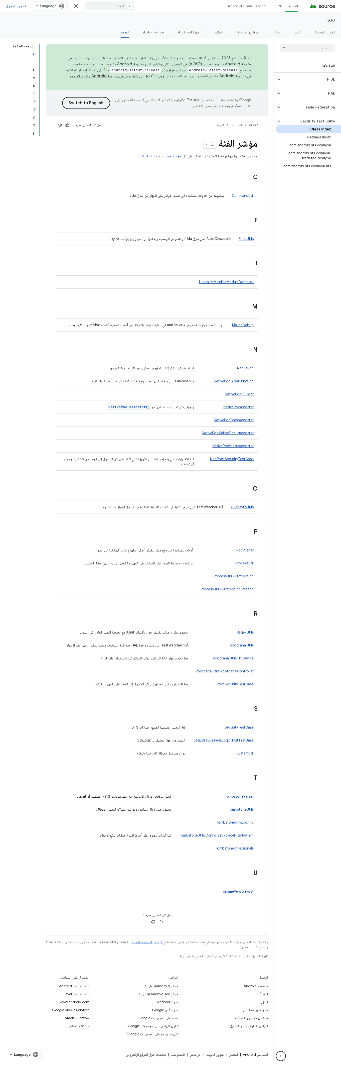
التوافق (218, 32)
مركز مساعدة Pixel (77, 994)
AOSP (253, 125)
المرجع (125, 32)
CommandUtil (243, 195)
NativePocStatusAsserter (233, 446)
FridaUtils (246, 238)
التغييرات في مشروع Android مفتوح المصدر (104, 76)
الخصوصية (178, 1055)
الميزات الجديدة (325, 32)
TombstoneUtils (241, 809)
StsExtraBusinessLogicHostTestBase (223, 740)
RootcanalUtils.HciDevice (233, 658)
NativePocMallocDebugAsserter (228, 433)
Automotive (153, 32)
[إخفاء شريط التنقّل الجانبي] (281, 1056)
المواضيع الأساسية (248, 32)
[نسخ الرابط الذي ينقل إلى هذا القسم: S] (249, 709)
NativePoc (245, 368)
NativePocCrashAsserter (234, 420)
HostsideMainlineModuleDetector (226, 282)
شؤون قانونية (215, 1055)
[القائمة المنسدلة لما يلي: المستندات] (278, 6)
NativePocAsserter (238, 407)
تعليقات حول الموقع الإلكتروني (146, 1055)
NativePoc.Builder (239, 394)
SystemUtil (245, 753)
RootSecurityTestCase (235, 684)
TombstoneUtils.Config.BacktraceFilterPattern (216, 835)
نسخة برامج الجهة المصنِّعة (251, 1018)
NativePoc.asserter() (129, 407)
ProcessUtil (244, 563)
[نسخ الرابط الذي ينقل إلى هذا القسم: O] (248, 489)
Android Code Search (246, 6)
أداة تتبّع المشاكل (79, 1026)
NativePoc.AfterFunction (234, 381)
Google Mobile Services (70, 1010)
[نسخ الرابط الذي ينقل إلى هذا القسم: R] (249, 614)
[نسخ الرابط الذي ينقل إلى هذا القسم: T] (249, 778)
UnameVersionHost (238, 891)
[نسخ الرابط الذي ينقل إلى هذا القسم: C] (248, 178)
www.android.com (74, 1002)
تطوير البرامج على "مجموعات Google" (152, 1026)
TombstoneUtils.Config (235, 822)
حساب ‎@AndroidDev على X (158, 994)
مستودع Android (256, 986)
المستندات (291, 6)
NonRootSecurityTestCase (232, 459)
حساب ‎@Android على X (161, 986)
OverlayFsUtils (242, 507)
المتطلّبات (262, 994)
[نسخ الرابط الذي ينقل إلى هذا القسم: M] (247, 307)
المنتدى (233, 1055)
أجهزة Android (189, 32)
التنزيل (263, 1002)
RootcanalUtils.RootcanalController (225, 671)
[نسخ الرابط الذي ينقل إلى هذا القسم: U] (248, 873)
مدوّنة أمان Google (165, 1010)
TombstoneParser (239, 796)
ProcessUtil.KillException (234, 576)
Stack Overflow (77, 1018)
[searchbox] (307, 48)
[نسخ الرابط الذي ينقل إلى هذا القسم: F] (249, 221)
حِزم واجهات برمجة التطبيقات (159, 156)
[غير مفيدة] (60, 125)
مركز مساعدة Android (74, 986)
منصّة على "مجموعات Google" (157, 1018)
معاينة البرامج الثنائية (255, 1010)
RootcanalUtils (242, 645)
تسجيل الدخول (16, 6)
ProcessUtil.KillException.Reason (227, 589)
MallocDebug (243, 325)
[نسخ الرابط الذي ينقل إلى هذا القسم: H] (248, 264)
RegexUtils (245, 632)
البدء (298, 32)
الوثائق (331, 20)
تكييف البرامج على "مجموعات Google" (152, 1034)
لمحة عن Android (255, 1055)
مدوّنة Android (167, 1002)
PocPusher (245, 550)
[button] (311, 79)
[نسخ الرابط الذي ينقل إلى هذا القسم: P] (249, 532)
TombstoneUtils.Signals (234, 848)
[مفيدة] (67, 125)
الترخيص (195, 1055)
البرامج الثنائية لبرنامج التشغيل (249, 1026)
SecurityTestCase (239, 727)
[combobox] (110, 5)
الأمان (277, 32)
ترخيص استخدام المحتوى (146, 942)
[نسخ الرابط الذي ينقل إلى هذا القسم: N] (248, 350)
